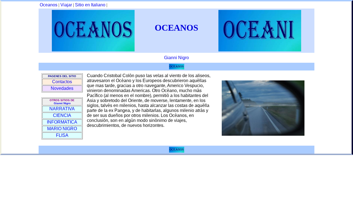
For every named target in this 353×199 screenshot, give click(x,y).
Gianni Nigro (176, 57)
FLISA (62, 135)
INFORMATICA (62, 122)
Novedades (62, 88)
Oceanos (48, 4)
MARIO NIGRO (62, 128)
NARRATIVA (62, 108)
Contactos (62, 81)
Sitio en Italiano (90, 4)
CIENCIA (62, 115)
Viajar (66, 4)
